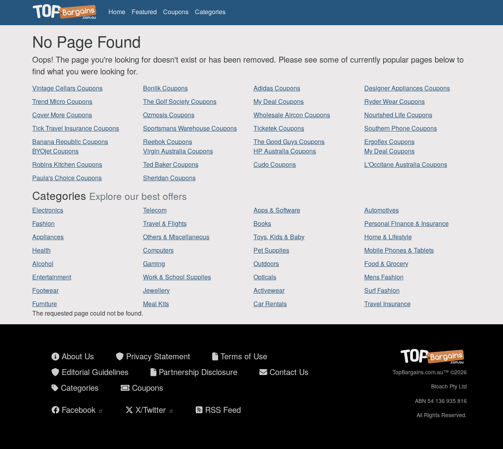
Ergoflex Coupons (389, 141)
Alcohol (42, 263)
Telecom (155, 209)
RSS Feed (222, 409)
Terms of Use (242, 356)
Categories (210, 11)
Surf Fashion (382, 290)
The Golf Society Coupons (180, 101)
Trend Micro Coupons (62, 101)
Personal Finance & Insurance (406, 223)
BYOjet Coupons (55, 150)
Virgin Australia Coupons (178, 150)
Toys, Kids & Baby (279, 236)
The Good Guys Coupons (289, 141)
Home (116, 11)
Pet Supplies (271, 250)
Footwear (45, 290)
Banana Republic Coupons (70, 141)
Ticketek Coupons (278, 128)
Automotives (381, 209)
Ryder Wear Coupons (394, 101)
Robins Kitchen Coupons (67, 164)
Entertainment (51, 276)
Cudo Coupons (274, 164)
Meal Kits (156, 303)
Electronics (47, 209)
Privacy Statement (157, 356)
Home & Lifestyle (388, 236)
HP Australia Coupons (284, 150)
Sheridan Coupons (169, 177)
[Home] (65, 12)
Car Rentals (270, 303)
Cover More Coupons (62, 114)
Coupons (176, 11)
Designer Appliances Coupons (407, 87)
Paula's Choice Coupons (67, 177)
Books (262, 223)
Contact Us (287, 371)
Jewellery (156, 290)
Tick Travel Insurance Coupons (75, 128)
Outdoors (266, 263)
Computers (158, 250)
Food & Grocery (386, 263)
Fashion (43, 223)
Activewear (269, 290)
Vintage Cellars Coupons (67, 87)
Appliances (48, 236)
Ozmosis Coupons (169, 114)
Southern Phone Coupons (400, 128)
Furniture (44, 303)
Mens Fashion (384, 276)
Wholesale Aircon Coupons (291, 114)
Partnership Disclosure (196, 371)
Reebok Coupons (167, 141)
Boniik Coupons (165, 87)
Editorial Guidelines (94, 371)
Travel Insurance (387, 303)
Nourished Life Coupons (398, 114)
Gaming (154, 263)
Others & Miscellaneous (176, 236)
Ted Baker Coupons (170, 164)
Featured (144, 11)
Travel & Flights (165, 223)
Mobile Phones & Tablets (399, 250)
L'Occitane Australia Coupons (405, 164)
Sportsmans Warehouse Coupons (190, 128)
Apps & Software (276, 209)
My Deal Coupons (278, 101)
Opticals (264, 276)
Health (41, 250)
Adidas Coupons (276, 87)
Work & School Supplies (177, 276)
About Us (76, 356)
